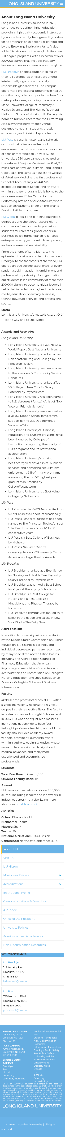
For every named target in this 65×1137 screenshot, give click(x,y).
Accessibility (41, 1081)
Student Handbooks (45, 1037)
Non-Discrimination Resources (24, 945)
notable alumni (26, 804)
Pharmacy (8, 1075)
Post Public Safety (44, 1053)
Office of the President (19, 918)
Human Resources (44, 1059)
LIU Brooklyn (10, 72)
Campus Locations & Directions (25, 901)
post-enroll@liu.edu (15, 1010)
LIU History (11, 866)
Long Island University (28, 1124)
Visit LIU (9, 858)
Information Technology (47, 1047)
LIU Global (8, 216)
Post (5, 1069)
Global (6, 1072)
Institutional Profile (16, 892)
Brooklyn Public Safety (46, 1050)
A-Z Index (10, 910)
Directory (39, 1078)
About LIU (11, 849)
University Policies (15, 927)
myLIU (37, 1072)
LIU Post (7, 139)
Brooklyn (8, 1066)
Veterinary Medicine (14, 1078)
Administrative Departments (23, 936)
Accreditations (13, 884)
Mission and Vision (16, 875)
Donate (38, 1068)
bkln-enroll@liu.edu (15, 981)
